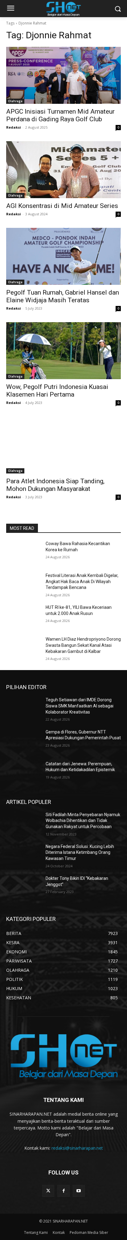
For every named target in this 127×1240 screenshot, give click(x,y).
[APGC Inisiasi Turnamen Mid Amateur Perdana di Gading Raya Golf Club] (63, 75)
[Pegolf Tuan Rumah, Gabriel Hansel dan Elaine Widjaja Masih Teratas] (63, 256)
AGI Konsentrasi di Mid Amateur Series (63, 205)
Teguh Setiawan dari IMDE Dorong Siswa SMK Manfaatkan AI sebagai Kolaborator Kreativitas (79, 705)
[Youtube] (79, 1191)
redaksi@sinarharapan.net (77, 1148)
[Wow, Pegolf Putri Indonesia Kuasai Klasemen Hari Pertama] (63, 350)
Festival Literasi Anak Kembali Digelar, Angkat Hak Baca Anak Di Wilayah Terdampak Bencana (82, 581)
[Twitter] (48, 1191)
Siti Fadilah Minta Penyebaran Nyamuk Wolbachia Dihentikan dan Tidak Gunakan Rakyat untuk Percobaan (83, 820)
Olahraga (15, 101)
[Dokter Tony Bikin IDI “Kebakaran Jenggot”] (23, 887)
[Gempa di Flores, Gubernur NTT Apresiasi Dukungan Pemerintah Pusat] (23, 741)
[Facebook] (63, 1191)
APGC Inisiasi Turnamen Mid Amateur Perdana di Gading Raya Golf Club (60, 115)
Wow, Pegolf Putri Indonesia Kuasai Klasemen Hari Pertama (57, 390)
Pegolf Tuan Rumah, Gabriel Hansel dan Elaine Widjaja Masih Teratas (62, 296)
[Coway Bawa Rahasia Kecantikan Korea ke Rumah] (23, 553)
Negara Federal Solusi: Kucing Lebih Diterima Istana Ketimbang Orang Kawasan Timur (80, 852)
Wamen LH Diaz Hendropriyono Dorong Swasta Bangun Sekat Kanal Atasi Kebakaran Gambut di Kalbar (83, 645)
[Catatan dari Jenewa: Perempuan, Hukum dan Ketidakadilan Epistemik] (23, 773)
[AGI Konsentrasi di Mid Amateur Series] (63, 169)
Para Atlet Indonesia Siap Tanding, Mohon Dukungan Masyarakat (55, 484)
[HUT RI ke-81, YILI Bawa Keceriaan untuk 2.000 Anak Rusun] (23, 616)
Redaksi (13, 127)
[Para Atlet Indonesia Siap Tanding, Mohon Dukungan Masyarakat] (63, 444)
